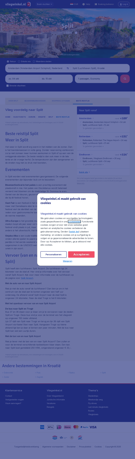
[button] (67, 261)
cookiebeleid (74, 221)
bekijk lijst (74, 231)
